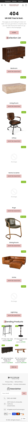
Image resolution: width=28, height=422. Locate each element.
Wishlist (14, 1)
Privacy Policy (9, 382)
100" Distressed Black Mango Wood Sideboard (7, 359)
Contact (20, 1)
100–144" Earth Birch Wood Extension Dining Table (21, 359)
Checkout (8, 1)
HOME (14, 32)
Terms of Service (7, 384)
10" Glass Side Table (7, 339)
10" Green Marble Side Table (21, 339)
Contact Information (20, 384)
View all (14, 367)
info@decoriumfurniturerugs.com (17, 409)
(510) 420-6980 (11, 398)
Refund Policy (19, 382)
